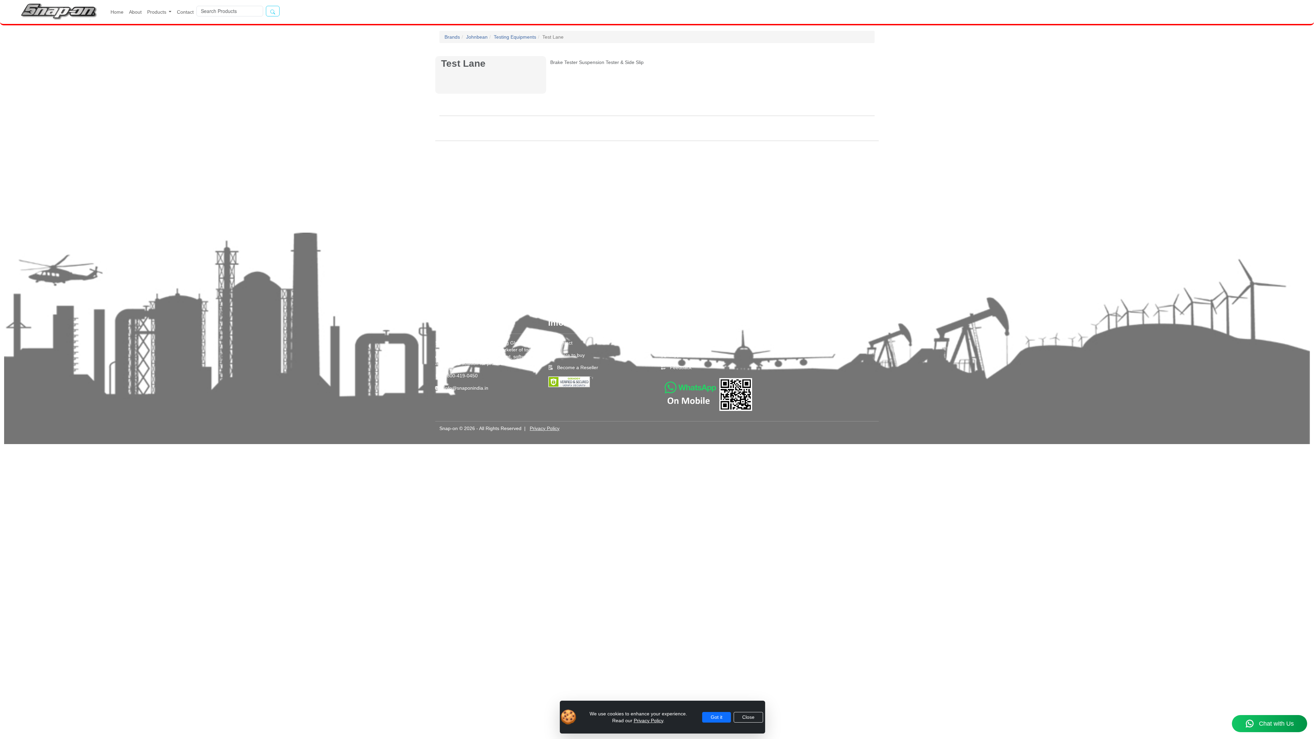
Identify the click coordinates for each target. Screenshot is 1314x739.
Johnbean (477, 37)
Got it (716, 717)
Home (117, 12)
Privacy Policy (544, 428)
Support (677, 355)
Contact (185, 12)
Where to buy (570, 355)
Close (748, 717)
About (135, 12)
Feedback (681, 367)
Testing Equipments (515, 37)
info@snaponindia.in (466, 388)
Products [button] (157, 12)
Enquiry (677, 343)
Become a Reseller (577, 367)
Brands (452, 37)
